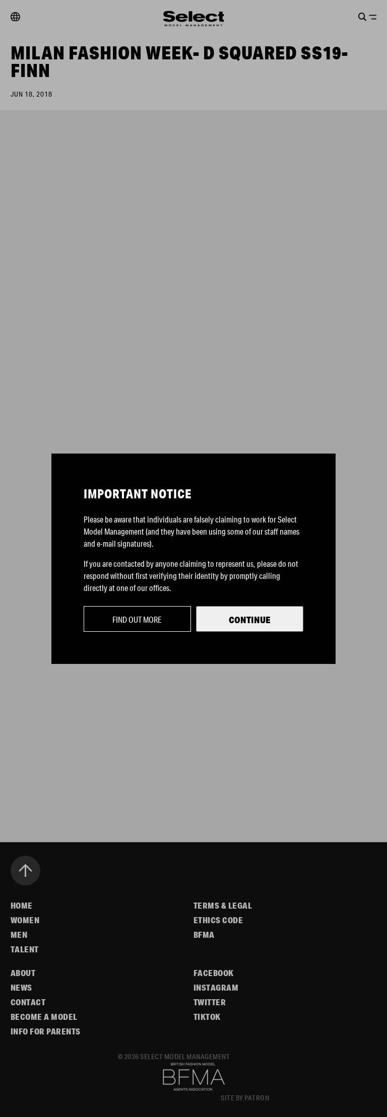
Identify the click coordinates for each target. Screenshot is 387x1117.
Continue (250, 620)
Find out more (137, 619)
